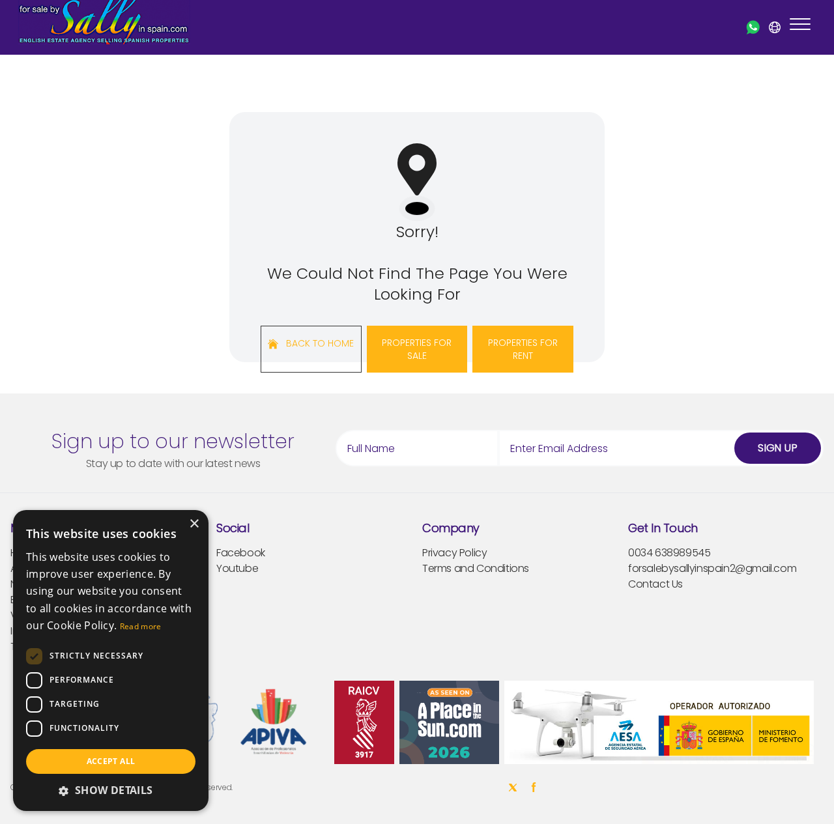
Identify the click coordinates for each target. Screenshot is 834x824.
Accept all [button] (111, 761)
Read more (141, 626)
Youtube (237, 568)
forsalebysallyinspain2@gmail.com (712, 568)
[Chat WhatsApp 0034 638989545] (753, 27)
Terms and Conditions (475, 568)
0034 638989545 (669, 552)
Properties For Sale (417, 349)
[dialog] (110, 660)
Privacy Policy (454, 552)
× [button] (194, 524)
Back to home (318, 343)
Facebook (240, 552)
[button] (110, 790)
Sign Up (778, 447)
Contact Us (655, 583)
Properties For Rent (523, 349)
